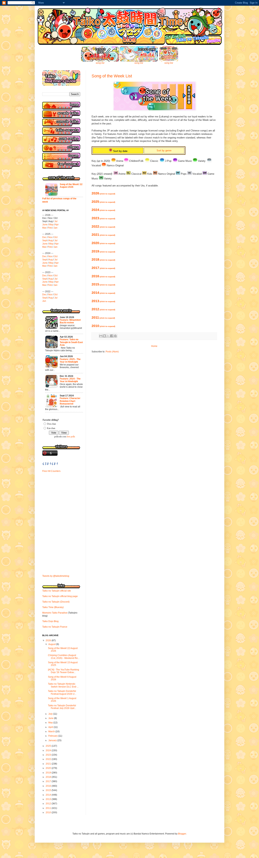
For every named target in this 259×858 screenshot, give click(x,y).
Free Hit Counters (51, 471)
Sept (44, 240)
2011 (103, 317)
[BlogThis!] (104, 336)
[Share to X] (108, 336)
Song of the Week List (112, 76)
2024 (103, 210)
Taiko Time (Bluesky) (53, 607)
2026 (103, 193)
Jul (55, 221)
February (53, 736)
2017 (103, 268)
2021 (103, 234)
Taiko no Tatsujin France (54, 626)
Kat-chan (51, 428)
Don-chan (51, 424)
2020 (103, 243)
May (51, 224)
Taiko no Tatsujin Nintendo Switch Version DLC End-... (63, 685)
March (51, 731)
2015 (103, 284)
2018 (103, 259)
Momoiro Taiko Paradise (54, 612)
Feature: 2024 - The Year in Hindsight (70, 380)
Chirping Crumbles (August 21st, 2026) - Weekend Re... (63, 656)
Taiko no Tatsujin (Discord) (56, 601)
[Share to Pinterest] (115, 336)
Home (154, 346)
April (51, 727)
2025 (103, 202)
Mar (44, 227)
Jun (44, 301)
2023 (103, 218)
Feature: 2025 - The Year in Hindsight (70, 360)
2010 (103, 326)
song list (100, 63)
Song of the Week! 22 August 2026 (71, 185)
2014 (103, 293)
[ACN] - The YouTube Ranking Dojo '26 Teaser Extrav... (63, 671)
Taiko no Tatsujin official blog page (60, 596)
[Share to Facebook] (112, 336)
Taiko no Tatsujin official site (56, 590)
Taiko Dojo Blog (50, 621)
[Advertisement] (53, 501)
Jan (55, 227)
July (50, 714)
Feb (50, 227)
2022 (103, 226)
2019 (103, 251)
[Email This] (101, 336)
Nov (50, 237)
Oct (55, 237)
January (52, 740)
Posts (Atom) (112, 351)
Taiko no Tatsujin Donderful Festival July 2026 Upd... (62, 707)
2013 (103, 301)
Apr (57, 224)
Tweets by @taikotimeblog (55, 576)
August (52, 644)
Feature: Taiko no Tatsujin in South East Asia (71, 342)
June (44, 224)
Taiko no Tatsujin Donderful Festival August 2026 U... (62, 692)
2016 (103, 276)
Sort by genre (164, 150)
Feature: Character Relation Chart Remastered (70, 401)
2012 (103, 309)
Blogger (182, 833)
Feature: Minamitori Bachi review (70, 321)
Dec (44, 237)
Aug (51, 240)
